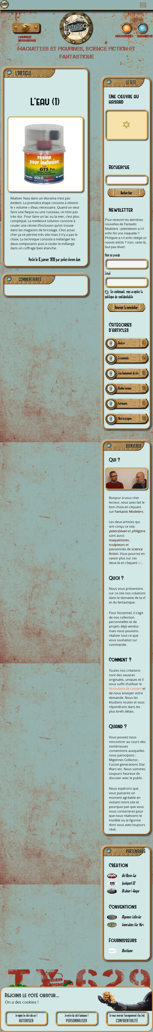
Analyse (121, 343)
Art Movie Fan (128, 875)
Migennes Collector (131, 916)
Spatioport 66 (128, 883)
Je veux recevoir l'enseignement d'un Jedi (126, 1018)
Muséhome (126, 950)
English (17, 28)
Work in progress (125, 418)
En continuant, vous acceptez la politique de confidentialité (124, 294)
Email (108, 273)
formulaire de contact (125, 688)
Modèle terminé (124, 388)
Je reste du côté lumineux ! (76, 1018)
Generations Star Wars (132, 924)
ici (139, 563)
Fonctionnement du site (128, 373)
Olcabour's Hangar (130, 890)
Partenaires (122, 403)
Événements (123, 358)
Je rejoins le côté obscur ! (26, 1018)
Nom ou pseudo (112, 254)
